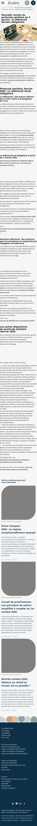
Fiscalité (4, 767)
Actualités (10, 7)
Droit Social (5, 770)
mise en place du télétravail (10, 147)
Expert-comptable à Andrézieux (12, 751)
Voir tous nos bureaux (9, 744)
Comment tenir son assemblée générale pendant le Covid (17, 230)
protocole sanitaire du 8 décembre (12, 76)
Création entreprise (8, 788)
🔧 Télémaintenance (25, 820)
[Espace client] (33, 2)
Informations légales (8, 816)
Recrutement (6, 786)
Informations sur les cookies (10, 818)
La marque (5, 731)
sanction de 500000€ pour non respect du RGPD (17, 320)
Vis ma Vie (5, 737)
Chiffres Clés (5, 735)
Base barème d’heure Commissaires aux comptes (14, 780)
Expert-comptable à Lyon (10, 747)
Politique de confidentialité (24, 816)
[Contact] (27, 2)
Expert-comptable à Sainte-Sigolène (14, 753)
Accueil (3, 7)
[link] (13, 804)
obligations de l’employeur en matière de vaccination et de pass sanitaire (14, 461)
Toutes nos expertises (9, 761)
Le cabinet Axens (7, 728)
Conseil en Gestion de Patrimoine (13, 765)
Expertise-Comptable (9, 763)
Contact (4, 777)
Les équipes (5, 733)
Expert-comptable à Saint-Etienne (13, 749)
